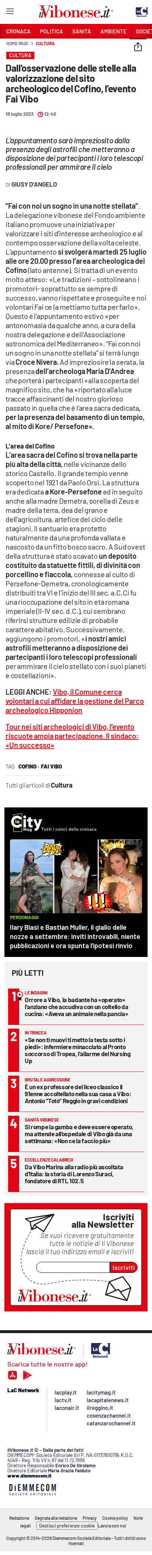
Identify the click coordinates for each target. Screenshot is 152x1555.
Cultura (45, 43)
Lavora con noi (112, 1525)
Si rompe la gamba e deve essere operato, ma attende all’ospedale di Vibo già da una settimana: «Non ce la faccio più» (79, 1133)
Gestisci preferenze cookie (67, 1526)
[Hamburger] (10, 12)
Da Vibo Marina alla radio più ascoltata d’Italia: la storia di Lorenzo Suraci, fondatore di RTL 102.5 (74, 1173)
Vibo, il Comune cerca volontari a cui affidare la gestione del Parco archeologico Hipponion (75, 700)
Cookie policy (115, 1517)
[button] (137, 47)
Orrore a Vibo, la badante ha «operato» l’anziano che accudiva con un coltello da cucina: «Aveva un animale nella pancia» (76, 1006)
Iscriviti (124, 1267)
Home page (17, 43)
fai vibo (51, 766)
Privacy (90, 1517)
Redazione (19, 1517)
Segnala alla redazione (56, 1517)
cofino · (28, 766)
